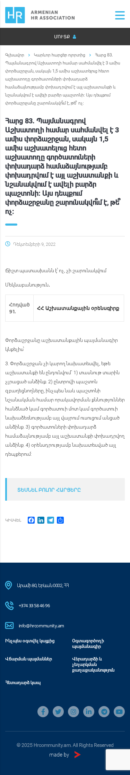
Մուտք (62, 36)
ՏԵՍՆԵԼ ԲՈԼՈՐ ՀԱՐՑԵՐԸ (49, 490)
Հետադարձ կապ (23, 682)
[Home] (40, 14)
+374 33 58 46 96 (34, 605)
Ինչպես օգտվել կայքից (30, 640)
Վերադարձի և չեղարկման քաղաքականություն (93, 664)
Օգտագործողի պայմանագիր (88, 643)
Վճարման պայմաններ (28, 659)
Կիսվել (13, 520)
